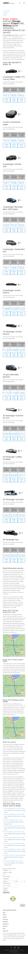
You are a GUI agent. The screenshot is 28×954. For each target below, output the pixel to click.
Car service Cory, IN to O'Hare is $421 (13, 855)
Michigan (5, 921)
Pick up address (6, 883)
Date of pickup (6, 876)
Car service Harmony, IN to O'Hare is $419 (14, 826)
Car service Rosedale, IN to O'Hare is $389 (14, 837)
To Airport (5, 888)
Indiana (5, 917)
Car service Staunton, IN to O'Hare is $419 (14, 808)
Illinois (4, 914)
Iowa (4, 912)
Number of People (7, 872)
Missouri (5, 926)
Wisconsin (5, 931)
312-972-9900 (10, 37)
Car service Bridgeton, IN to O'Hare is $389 (14, 849)
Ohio (4, 928)
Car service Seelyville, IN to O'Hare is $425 (14, 814)
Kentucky (5, 919)
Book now (6, 100)
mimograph (14, 950)
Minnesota (6, 924)
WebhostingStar (14, 952)
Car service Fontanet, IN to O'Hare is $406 (14, 843)
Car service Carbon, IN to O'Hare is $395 (13, 831)
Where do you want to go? (9, 868)
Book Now (14, 100)
